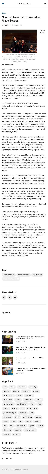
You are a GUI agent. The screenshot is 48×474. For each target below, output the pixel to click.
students (18, 430)
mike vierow (7, 417)
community (28, 400)
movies (38, 417)
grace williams (32, 408)
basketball (26, 391)
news (13, 421)
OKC (20, 421)
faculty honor (37, 275)
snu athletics (21, 426)
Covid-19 (38, 400)
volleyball (16, 434)
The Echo (24, 3)
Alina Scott (22, 387)
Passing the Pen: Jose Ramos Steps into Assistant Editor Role (30, 348)
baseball (16, 391)
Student (40, 426)
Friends (14, 408)
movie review (27, 417)
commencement (23, 275)
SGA (4, 426)
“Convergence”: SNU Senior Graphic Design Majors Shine (31, 369)
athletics (6, 391)
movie (17, 417)
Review (37, 421)
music (5, 421)
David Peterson (22, 404)
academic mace (8, 275)
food (39, 404)
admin (6, 25)
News (4, 13)
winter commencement (11, 279)
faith (32, 404)
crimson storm (8, 404)
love (31, 413)
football (5, 408)
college (18, 400)
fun (22, 408)
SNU (11, 426)
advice (12, 387)
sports (32, 426)
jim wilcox (23, 413)
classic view (7, 400)
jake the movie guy (9, 413)
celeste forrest (8, 395)
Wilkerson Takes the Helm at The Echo (30, 359)
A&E (4, 387)
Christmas (29, 395)
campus (36, 391)
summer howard (30, 430)
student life (7, 430)
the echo (6, 434)
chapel (19, 395)
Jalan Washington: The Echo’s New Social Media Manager (30, 338)
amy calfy (33, 387)
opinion (28, 421)
